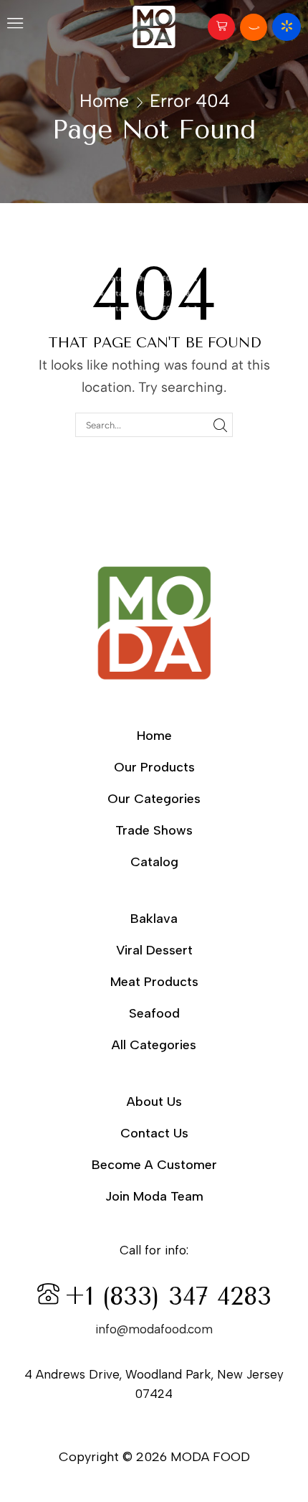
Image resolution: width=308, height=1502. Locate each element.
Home (104, 100)
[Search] (220, 425)
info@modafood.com (154, 1329)
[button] (15, 26)
